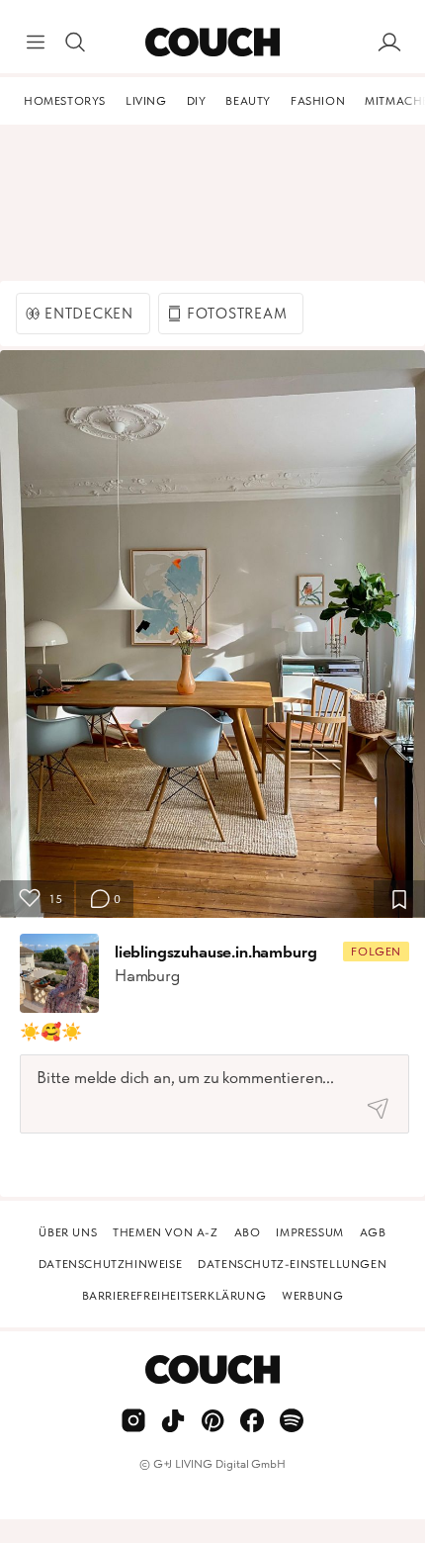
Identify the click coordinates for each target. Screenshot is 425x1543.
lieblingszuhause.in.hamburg (215, 951)
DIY (197, 101)
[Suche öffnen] (75, 42)
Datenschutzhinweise (110, 1264)
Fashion (318, 101)
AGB (373, 1232)
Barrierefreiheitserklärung (174, 1296)
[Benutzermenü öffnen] (389, 42)
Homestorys (65, 101)
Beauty (248, 101)
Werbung (312, 1296)
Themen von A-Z (165, 1232)
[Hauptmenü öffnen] (35, 42)
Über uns (68, 1232)
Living (146, 101)
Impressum (309, 1232)
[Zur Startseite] (212, 42)
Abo (247, 1232)
